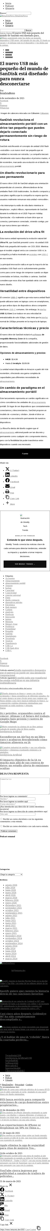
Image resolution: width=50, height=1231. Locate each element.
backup (8, 588)
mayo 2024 (10, 953)
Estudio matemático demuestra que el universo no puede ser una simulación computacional (23, 673)
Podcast (9, 6)
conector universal (13, 595)
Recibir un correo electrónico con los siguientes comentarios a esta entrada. (21, 820)
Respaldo (9, 631)
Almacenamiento (12, 581)
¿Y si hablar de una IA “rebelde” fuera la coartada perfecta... (24, 1038)
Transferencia (11, 643)
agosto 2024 (11, 946)
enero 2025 (11, 933)
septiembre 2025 (13, 913)
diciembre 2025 (13, 905)
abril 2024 (10, 956)
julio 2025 (10, 918)
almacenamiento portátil (15, 583)
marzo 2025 (11, 928)
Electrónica (10, 605)
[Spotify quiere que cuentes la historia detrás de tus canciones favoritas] (25, 986)
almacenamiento (7, 166)
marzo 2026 (11, 897)
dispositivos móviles (13, 602)
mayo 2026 (10, 892)
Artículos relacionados (10, 688)
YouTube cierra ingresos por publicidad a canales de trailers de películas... (22, 1173)
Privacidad (19, 1085)
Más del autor (26, 688)
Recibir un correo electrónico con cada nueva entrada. (25, 826)
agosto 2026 (11, 885)
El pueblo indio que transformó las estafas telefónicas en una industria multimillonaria (23, 680)
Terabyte (9, 641)
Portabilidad (10, 629)
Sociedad (11, 1060)
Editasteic (44, 113)
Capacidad (9, 590)
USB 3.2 (9, 646)
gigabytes (9, 612)
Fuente (25, 453)
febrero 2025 (12, 930)
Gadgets (8, 609)
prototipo (33, 254)
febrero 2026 (12, 900)
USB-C (45, 254)
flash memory (11, 607)
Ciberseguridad (15, 1070)
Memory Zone (11, 624)
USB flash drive (12, 648)
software (36, 334)
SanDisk (9, 634)
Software (11, 1063)
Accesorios (10, 578)
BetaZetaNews (7, 93)
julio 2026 (10, 887)
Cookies (29, 1085)
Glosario (9, 8)
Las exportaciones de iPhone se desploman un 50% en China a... (20, 1126)
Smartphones (10, 636)
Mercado (11, 1065)
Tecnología (9, 52)
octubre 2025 (12, 910)
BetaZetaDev (7, 1085)
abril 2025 (10, 925)
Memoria (9, 622)
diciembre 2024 (13, 936)
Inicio (8, 3)
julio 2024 (10, 948)
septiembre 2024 (13, 943)
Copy (30, 1229)
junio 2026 (10, 890)
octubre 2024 (12, 941)
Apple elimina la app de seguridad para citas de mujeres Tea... (22, 1147)
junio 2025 (10, 920)
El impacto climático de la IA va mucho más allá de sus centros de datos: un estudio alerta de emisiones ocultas (24, 764)
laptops (8, 619)
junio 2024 (10, 951)
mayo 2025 (10, 923)
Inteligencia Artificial (11, 731)
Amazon (9, 585)
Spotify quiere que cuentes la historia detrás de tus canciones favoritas (24, 992)
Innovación (9, 57)
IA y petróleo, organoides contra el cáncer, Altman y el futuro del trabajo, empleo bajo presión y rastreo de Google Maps (25, 717)
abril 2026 (10, 895)
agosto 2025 (11, 915)
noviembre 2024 (13, 938)
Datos (9, 33)
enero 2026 (11, 903)
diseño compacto (12, 600)
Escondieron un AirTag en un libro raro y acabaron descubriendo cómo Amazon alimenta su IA (23, 739)
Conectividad (11, 593)
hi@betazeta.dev (18, 970)
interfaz (43, 309)
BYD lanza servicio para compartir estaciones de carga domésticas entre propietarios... (24, 1102)
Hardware (8, 55)
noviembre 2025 (13, 908)
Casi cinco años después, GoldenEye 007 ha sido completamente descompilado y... (23, 1016)
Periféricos (9, 626)
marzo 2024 (11, 958)
